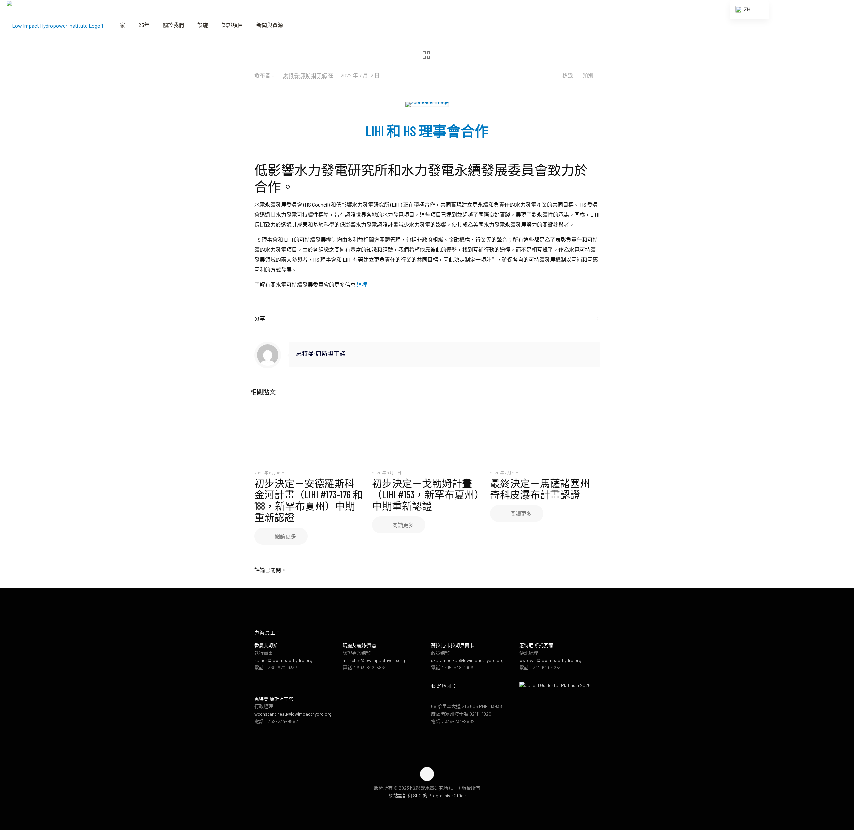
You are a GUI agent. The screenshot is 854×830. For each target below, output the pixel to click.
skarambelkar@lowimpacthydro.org (467, 660)
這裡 (362, 284)
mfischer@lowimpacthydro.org (374, 660)
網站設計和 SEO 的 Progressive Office (427, 795)
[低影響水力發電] (55, 25)
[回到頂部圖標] (427, 774)
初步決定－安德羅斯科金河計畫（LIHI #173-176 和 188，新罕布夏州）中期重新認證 (308, 500)
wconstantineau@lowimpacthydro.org (293, 714)
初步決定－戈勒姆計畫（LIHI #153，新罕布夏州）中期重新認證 (425, 494)
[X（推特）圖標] (427, 806)
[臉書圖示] (420, 806)
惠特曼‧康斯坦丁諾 (305, 75)
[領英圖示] (434, 806)
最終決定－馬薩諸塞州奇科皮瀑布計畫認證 (540, 488)
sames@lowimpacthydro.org (283, 660)
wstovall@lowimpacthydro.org (550, 660)
